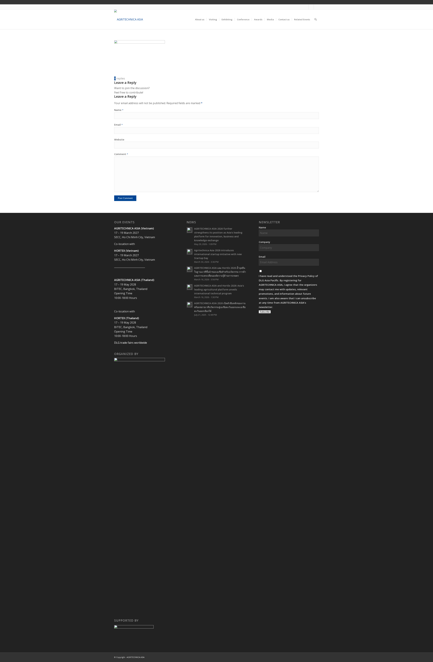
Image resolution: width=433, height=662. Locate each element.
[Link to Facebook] (306, 6)
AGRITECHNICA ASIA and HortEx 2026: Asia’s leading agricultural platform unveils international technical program (219, 289)
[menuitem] (200, 19)
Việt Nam (296, 2)
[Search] (315, 19)
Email (118, 124)
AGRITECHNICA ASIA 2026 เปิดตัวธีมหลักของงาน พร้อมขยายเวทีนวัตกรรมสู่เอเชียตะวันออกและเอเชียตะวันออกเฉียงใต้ (220, 307)
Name (118, 110)
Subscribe (265, 312)
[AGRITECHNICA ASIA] (128, 19)
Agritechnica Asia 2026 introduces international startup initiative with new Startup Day (218, 254)
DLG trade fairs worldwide (130, 343)
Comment (121, 154)
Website (119, 139)
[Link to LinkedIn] (316, 6)
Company (264, 242)
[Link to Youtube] (311, 6)
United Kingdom (291, 2)
